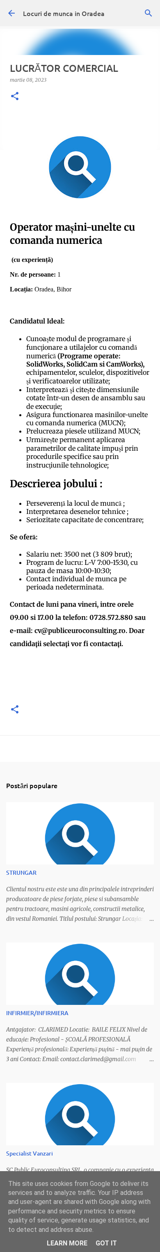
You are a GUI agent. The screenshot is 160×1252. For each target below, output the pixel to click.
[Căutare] (148, 13)
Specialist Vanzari (29, 1153)
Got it (106, 1243)
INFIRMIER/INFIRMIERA (37, 1013)
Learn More (67, 1243)
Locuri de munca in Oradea (64, 13)
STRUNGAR (21, 872)
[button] (15, 96)
